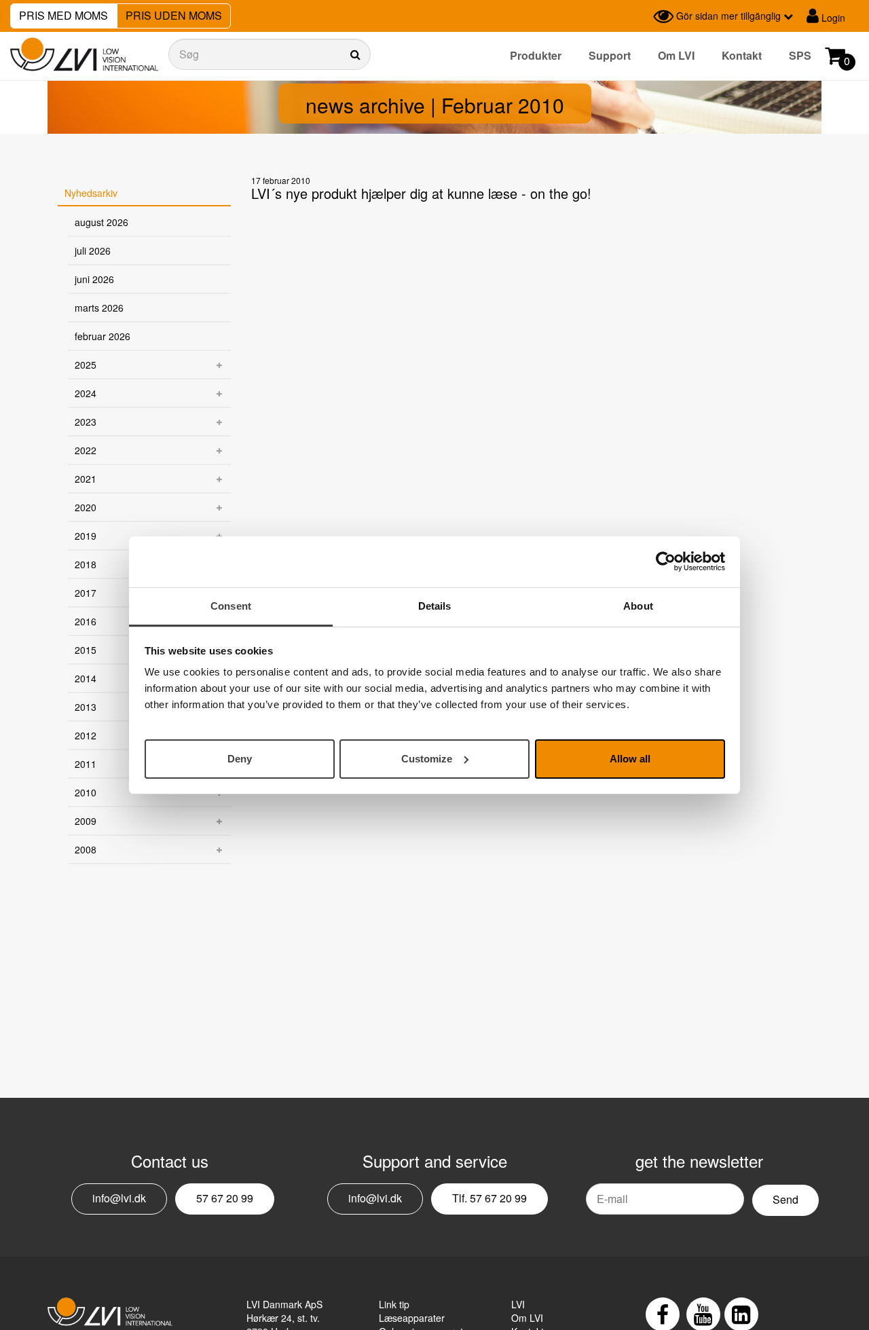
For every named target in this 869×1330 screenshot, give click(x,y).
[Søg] (269, 54)
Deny (239, 758)
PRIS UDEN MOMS (174, 15)
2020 (85, 507)
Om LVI (676, 55)
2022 (85, 450)
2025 (85, 364)
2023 (85, 421)
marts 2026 (99, 307)
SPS (800, 55)
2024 (85, 393)
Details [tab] (434, 606)
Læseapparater (412, 1318)
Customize (426, 758)
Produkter (535, 55)
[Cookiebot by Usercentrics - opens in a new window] (665, 561)
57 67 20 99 (224, 1198)
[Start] (84, 54)
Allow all (630, 758)
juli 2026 (93, 250)
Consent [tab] (230, 606)
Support (610, 55)
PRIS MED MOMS (63, 15)
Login (832, 17)
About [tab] (638, 606)
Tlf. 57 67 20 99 (489, 1198)
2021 (85, 478)
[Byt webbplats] (639, 16)
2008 (85, 849)
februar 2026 (102, 336)
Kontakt (742, 55)
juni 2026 (94, 279)
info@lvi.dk (119, 1198)
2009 (85, 821)
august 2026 (101, 222)
